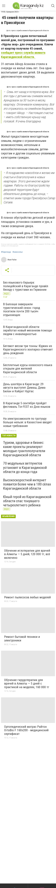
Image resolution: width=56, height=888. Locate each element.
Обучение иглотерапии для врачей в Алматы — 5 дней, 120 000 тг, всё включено (27, 554)
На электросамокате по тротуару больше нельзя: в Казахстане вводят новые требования (27, 422)
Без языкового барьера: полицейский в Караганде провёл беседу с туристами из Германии (25, 286)
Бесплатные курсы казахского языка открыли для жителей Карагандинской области (27, 368)
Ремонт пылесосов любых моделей (27, 597)
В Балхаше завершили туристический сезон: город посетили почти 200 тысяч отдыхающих (21, 309)
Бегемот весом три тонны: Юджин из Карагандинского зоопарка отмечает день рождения (28, 349)
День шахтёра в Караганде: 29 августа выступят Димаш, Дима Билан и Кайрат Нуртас (24, 387)
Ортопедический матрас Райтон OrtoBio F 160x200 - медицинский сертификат (26, 730)
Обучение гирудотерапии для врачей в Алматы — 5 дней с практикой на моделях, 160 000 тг (26, 683)
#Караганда (6, 252)
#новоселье (18, 252)
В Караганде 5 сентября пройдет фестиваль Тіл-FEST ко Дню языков (26, 405)
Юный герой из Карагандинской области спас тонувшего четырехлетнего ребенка (27, 501)
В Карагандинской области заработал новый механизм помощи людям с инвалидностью (27, 330)
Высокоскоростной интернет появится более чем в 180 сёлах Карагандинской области (27, 484)
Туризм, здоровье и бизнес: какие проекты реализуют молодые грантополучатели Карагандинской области (24, 448)
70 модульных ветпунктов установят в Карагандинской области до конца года (25, 467)
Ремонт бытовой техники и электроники (22, 638)
